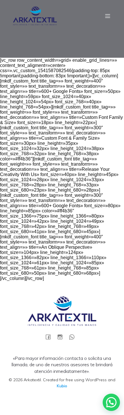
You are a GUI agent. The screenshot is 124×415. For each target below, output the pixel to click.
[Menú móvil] (107, 16)
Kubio (62, 385)
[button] (111, 402)
